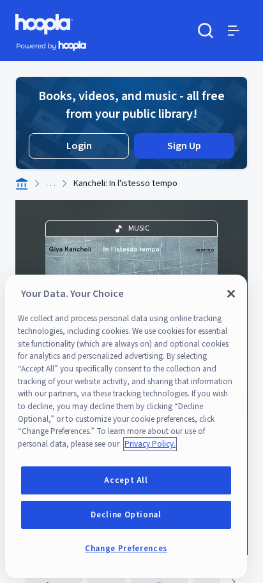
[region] (126, 426)
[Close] (231, 294)
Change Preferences (126, 548)
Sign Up (184, 146)
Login (79, 146)
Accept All (126, 480)
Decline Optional (126, 515)
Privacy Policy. (150, 444)
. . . (51, 183)
